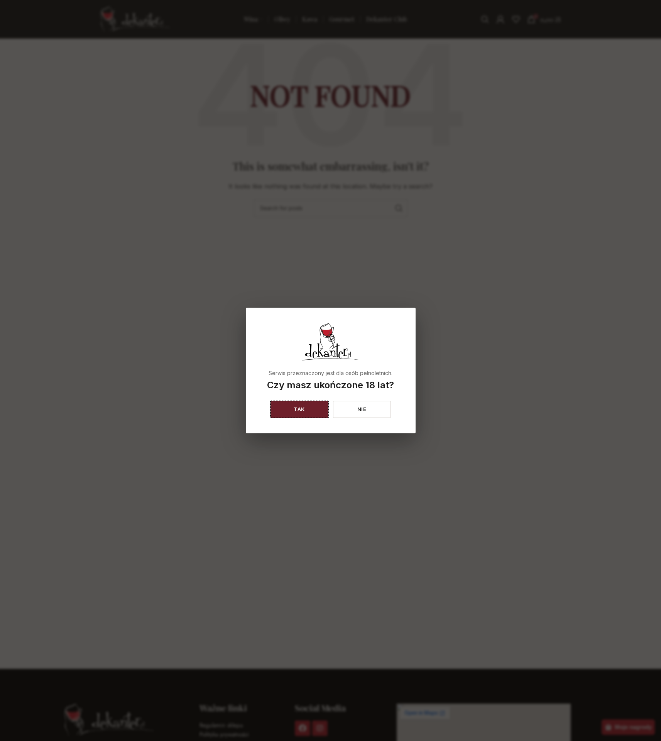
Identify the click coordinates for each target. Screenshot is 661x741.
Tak (299, 409)
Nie (362, 409)
